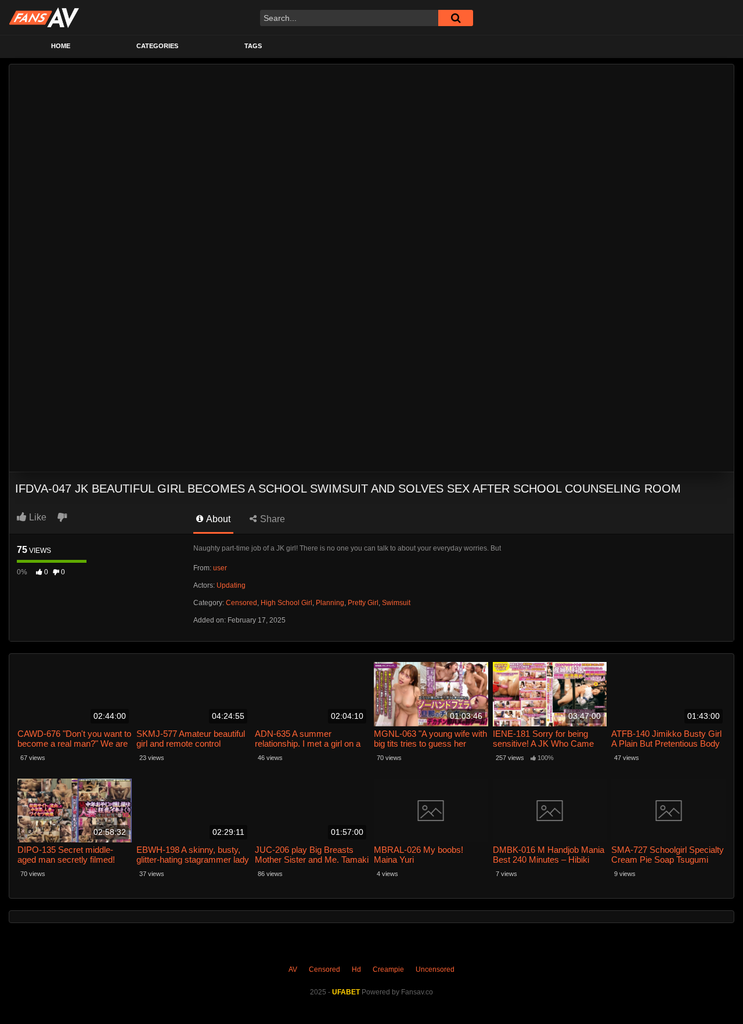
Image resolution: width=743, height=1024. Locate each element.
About (217, 519)
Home (60, 45)
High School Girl (286, 603)
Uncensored (435, 969)
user (220, 568)
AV (292, 969)
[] (455, 18)
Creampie (388, 969)
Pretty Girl (363, 603)
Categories (157, 45)
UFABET (346, 992)
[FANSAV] (44, 17)
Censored (241, 603)
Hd (356, 969)
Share (271, 519)
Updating (231, 585)
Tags (253, 45)
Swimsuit (396, 603)
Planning (330, 603)
